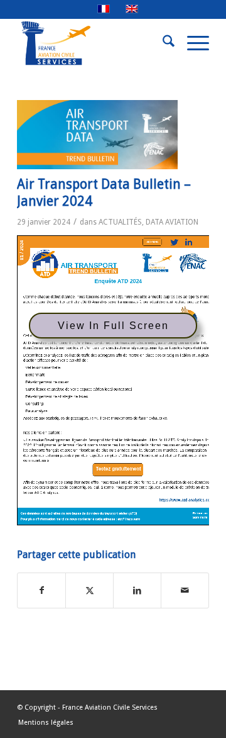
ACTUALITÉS (120, 222)
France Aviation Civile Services (110, 707)
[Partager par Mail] (184, 590)
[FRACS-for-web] (94, 43)
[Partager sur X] (89, 590)
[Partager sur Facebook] (41, 590)
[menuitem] (162, 43)
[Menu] (192, 43)
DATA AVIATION (172, 222)
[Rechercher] (162, 43)
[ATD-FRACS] (97, 134)
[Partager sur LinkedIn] (137, 590)
